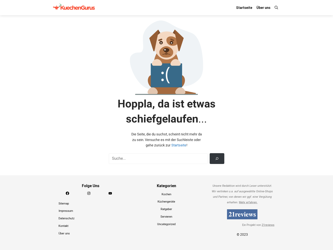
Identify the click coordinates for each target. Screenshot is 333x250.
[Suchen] (217, 158)
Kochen (166, 194)
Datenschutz (67, 218)
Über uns (263, 8)
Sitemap (64, 203)
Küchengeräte (166, 201)
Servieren (166, 216)
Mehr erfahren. (248, 202)
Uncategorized (166, 224)
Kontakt (63, 226)
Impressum (66, 211)
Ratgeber (166, 209)
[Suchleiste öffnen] (276, 7)
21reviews (268, 225)
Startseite (244, 8)
